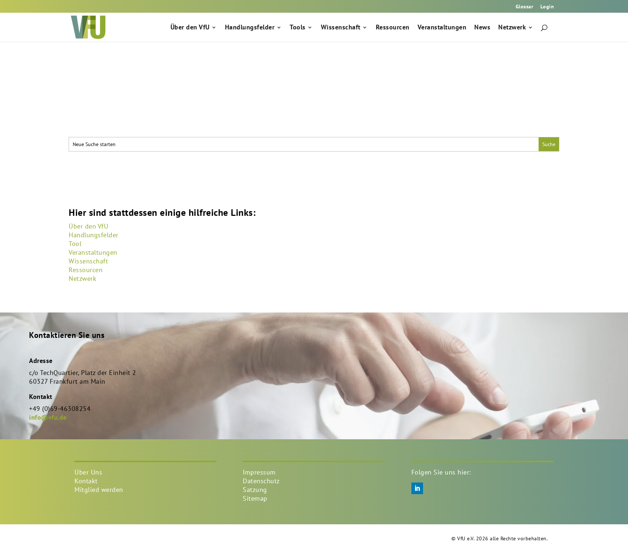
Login (547, 7)
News (482, 28)
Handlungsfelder (250, 28)
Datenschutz (261, 481)
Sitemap (255, 498)
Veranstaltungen (442, 28)
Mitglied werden (99, 489)
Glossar (525, 7)
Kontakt (86, 481)
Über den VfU (190, 28)
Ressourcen (393, 28)
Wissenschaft (341, 28)
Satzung (255, 489)
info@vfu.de (48, 417)
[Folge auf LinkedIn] (417, 488)
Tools (298, 28)
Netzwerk (512, 28)
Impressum (259, 472)
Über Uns (88, 472)
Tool (75, 243)
